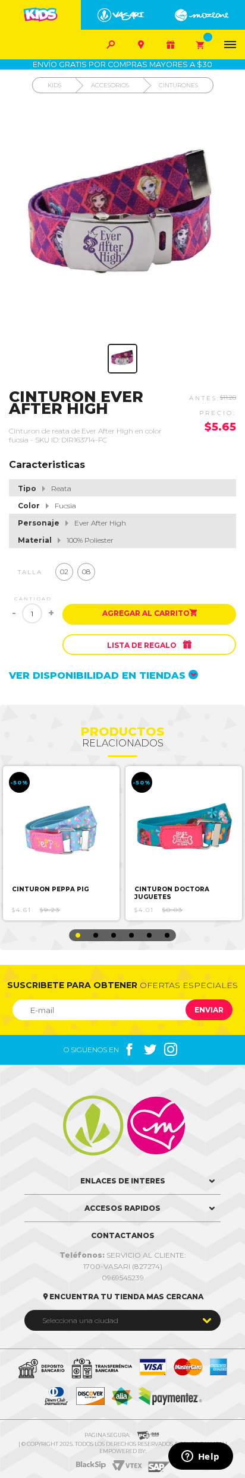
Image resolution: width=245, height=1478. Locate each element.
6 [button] (167, 935)
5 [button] (149, 935)
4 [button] (131, 935)
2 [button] (95, 935)
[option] (61, 843)
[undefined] (122, 221)
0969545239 (123, 1277)
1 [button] (78, 935)
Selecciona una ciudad (80, 1320)
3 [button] (113, 935)
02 (64, 571)
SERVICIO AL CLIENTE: (122, 1255)
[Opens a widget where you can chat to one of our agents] (200, 1457)
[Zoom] (122, 359)
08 (86, 571)
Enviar (209, 1009)
